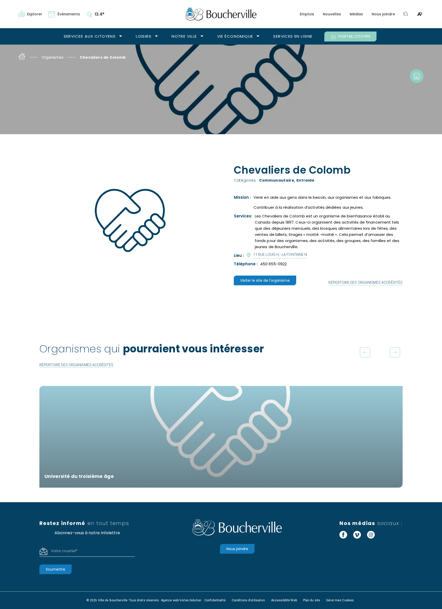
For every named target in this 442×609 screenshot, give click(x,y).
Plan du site (311, 600)
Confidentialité (215, 600)
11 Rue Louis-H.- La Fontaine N (280, 255)
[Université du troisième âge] (221, 437)
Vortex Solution (190, 600)
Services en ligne (292, 36)
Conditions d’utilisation (248, 600)
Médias (356, 14)
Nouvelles (332, 14)
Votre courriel (64, 550)
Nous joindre (383, 14)
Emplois (307, 14)
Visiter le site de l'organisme (265, 280)
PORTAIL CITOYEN (354, 36)
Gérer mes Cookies (340, 600)
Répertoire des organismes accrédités (365, 282)
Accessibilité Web (284, 600)
